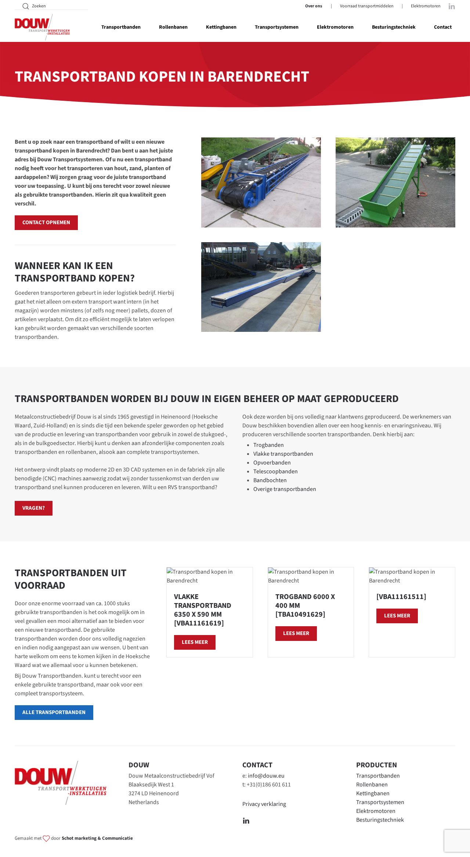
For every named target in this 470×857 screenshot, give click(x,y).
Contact (443, 27)
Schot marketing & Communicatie (97, 838)
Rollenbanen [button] (173, 27)
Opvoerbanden (272, 463)
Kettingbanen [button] (221, 27)
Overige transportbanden (284, 489)
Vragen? (33, 508)
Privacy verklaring (264, 804)
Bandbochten (270, 480)
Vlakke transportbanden (283, 454)
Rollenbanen (372, 785)
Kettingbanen (373, 793)
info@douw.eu (266, 776)
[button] (261, 182)
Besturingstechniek (394, 27)
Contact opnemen (46, 222)
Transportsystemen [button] (277, 27)
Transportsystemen (380, 802)
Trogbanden (268, 445)
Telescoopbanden (275, 471)
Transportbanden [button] (121, 27)
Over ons (313, 6)
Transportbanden (378, 776)
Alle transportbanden (54, 712)
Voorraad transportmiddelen (367, 6)
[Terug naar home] (42, 27)
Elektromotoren (426, 6)
